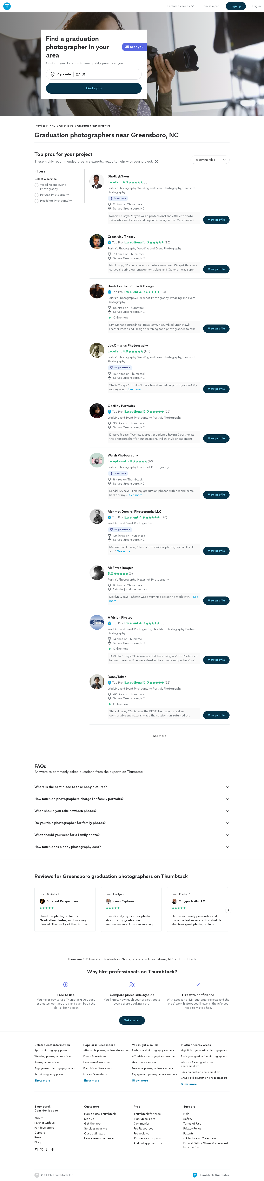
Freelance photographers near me (152, 1068)
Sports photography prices (50, 1050)
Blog (37, 1142)
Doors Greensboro (94, 1056)
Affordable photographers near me (153, 1056)
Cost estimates (94, 1133)
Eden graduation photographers (200, 1072)
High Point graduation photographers (204, 1050)
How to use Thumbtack (100, 1114)
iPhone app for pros (147, 1138)
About (38, 1118)
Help (186, 1114)
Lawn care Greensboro (97, 1062)
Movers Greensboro (95, 1074)
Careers (39, 1132)
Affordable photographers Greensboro (106, 1050)
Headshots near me (144, 1062)
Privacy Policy (192, 1128)
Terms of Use (192, 1123)
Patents (188, 1133)
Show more (42, 1080)
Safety (187, 1119)
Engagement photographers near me (154, 1074)
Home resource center (99, 1138)
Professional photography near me (153, 1050)
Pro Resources (143, 1128)
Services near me (95, 1128)
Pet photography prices (48, 1074)
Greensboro (66, 125)
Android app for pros (148, 1143)
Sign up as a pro (145, 1119)
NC (53, 125)
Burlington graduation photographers (204, 1056)
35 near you (134, 47)
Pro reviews (141, 1133)
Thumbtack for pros (147, 1114)
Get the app (92, 1123)
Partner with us (44, 1123)
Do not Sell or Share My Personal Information (205, 1145)
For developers (44, 1127)
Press (38, 1137)
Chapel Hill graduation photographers (204, 1077)
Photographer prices (46, 1062)
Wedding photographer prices (52, 1056)
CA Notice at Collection (199, 1138)
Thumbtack (41, 125)
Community (141, 1123)
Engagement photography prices (54, 1068)
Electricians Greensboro (97, 1068)
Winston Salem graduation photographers (197, 1064)
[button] (115, 242)
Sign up (89, 1119)
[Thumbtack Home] (7, 6)
